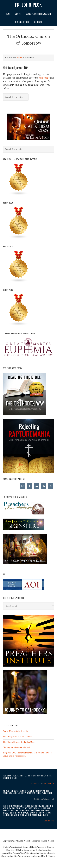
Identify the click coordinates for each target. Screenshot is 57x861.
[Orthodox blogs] (18, 194)
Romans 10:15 (48, 783)
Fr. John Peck (28, 4)
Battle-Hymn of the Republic (15, 731)
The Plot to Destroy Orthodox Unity (19, 742)
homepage (44, 77)
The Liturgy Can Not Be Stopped (17, 736)
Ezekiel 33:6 (49, 821)
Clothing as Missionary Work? (16, 747)
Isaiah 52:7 (35, 783)
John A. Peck (48, 841)
